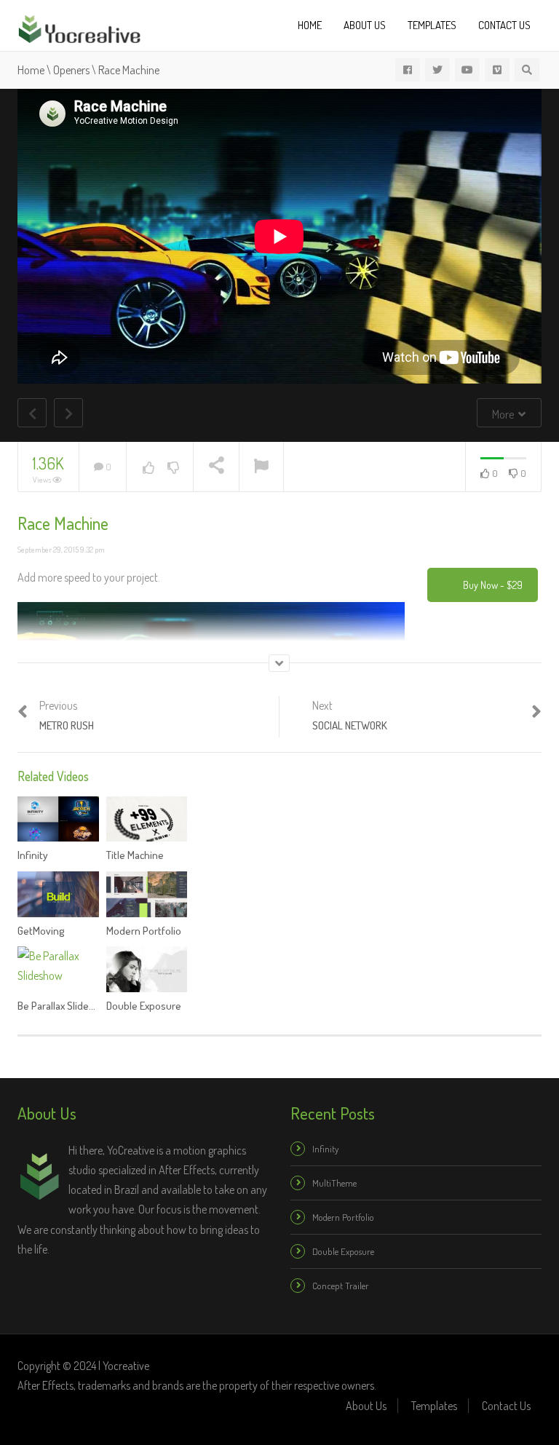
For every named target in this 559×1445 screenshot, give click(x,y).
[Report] (261, 467)
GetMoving (41, 931)
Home (310, 25)
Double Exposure (143, 1006)
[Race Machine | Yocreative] (79, 27)
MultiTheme (334, 1183)
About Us (365, 25)
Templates (432, 25)
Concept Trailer (340, 1285)
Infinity (32, 855)
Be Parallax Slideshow (65, 1006)
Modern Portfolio (143, 931)
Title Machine (135, 855)
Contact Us (504, 25)
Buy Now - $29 (493, 585)
